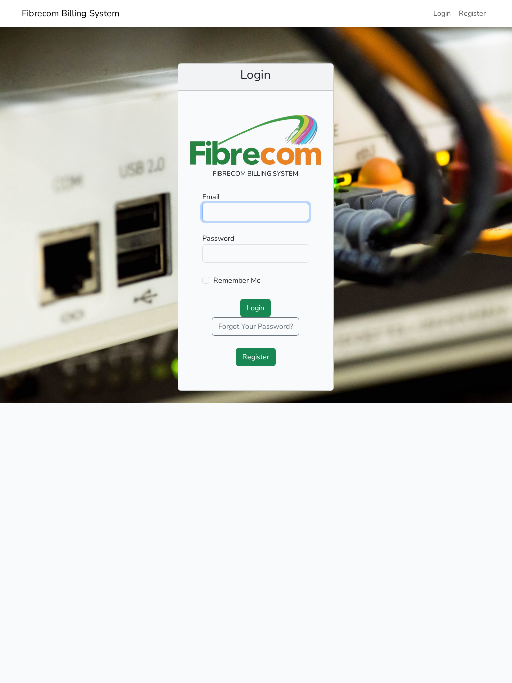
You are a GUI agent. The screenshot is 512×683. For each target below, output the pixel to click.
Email (211, 197)
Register (472, 13)
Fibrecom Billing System (71, 14)
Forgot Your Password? (255, 327)
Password (218, 239)
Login (442, 13)
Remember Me (237, 281)
